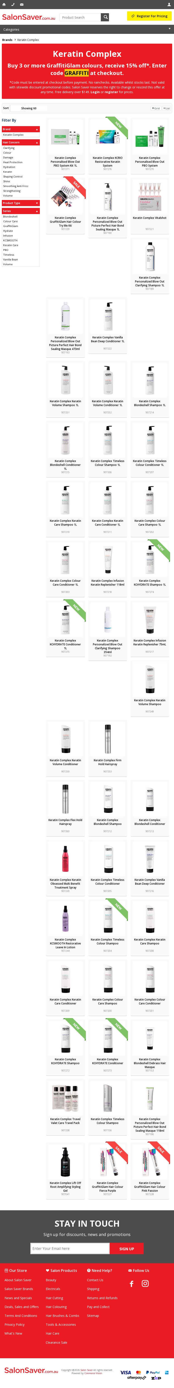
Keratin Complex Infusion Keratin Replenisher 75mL (149, 642)
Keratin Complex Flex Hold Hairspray (65, 822)
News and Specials (18, 1298)
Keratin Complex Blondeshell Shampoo (108, 822)
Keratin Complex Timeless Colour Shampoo (107, 941)
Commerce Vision (93, 1373)
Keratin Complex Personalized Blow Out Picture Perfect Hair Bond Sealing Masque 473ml (65, 343)
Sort (6, 108)
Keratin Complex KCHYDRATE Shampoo (65, 1061)
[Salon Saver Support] (22, 4)
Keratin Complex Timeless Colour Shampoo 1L (107, 463)
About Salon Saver (18, 1280)
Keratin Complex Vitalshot (150, 218)
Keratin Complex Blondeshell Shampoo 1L (150, 403)
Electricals (53, 1289)
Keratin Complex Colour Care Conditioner (150, 1001)
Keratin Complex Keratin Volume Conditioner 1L (107, 403)
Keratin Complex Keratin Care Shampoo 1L (65, 523)
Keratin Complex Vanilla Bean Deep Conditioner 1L (107, 339)
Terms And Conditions (21, 1315)
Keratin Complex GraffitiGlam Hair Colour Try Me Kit (65, 221)
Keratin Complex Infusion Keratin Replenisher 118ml (107, 583)
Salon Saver (86, 1370)
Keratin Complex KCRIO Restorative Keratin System (108, 161)
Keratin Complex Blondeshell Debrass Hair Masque (150, 1063)
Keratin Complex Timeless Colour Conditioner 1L (150, 463)
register (111, 92)
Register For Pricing (152, 16)
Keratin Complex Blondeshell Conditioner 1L (65, 465)
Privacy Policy (14, 1324)
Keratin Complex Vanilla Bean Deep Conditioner (150, 882)
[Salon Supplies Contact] (13, 4)
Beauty (51, 1280)
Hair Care (52, 1333)
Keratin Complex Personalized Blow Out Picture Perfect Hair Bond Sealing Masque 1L (108, 223)
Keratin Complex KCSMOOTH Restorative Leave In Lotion (65, 943)
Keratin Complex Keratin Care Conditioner (65, 1001)
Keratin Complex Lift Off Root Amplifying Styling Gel (65, 1187)
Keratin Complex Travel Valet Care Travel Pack (65, 1121)
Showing (28, 108)
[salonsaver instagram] (148, 1284)
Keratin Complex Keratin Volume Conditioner (65, 762)
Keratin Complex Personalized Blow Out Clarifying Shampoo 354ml (107, 646)
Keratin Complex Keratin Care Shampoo (149, 941)
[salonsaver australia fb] (135, 1283)
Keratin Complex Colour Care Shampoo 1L (150, 523)
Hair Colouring (56, 1307)
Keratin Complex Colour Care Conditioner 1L (65, 583)
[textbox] (80, 17)
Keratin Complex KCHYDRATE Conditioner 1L (65, 644)
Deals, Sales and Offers (22, 1307)
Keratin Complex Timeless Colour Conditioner (107, 882)
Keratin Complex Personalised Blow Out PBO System (149, 161)
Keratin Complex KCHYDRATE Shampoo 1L (150, 583)
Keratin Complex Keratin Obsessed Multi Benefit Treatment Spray (65, 883)
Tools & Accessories (61, 1324)
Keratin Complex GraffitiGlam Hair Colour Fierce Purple (107, 1187)
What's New (13, 1333)
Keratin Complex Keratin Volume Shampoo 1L (65, 403)
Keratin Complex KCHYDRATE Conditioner (107, 1061)
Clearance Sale (56, 1342)
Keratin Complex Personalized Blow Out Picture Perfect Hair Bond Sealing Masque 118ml (150, 1125)
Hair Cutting (54, 1298)
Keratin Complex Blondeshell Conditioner (150, 822)
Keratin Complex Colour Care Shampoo (107, 1001)
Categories (11, 29)
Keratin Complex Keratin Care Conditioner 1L (107, 523)
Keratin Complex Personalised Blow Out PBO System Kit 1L (65, 161)
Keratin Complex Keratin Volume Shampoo (149, 702)
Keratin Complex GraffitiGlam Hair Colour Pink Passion (149, 1187)
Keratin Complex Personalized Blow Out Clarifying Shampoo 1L (149, 281)
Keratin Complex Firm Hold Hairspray (107, 762)
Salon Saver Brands (19, 1289)
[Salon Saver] (29, 16)
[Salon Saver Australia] (31, 1370)
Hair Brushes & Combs (62, 1315)
